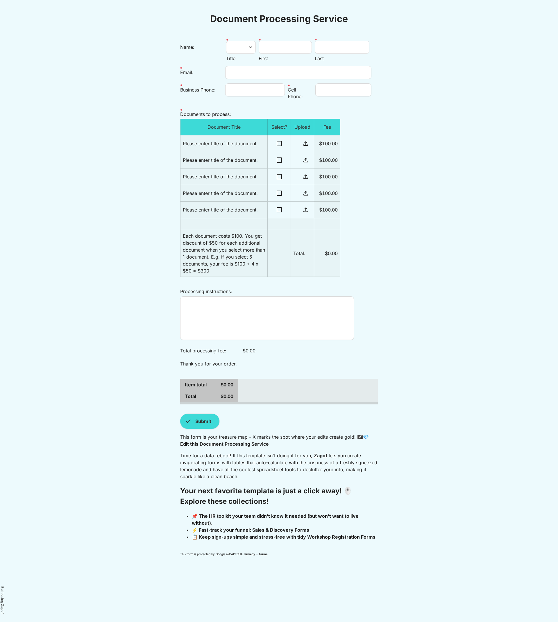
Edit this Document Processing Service (224, 444)
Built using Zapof (2, 600)
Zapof (320, 455)
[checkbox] (279, 143)
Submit (198, 421)
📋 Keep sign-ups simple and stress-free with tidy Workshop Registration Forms (283, 537)
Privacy (249, 554)
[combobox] (241, 47)
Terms (263, 554)
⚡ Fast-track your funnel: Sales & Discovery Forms (250, 530)
